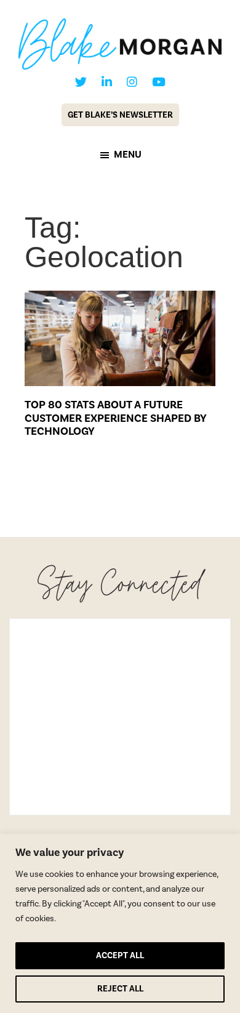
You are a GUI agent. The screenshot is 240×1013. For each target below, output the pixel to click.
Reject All (120, 988)
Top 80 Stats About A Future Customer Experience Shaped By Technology (116, 418)
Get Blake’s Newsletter (120, 115)
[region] (120, 923)
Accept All (120, 955)
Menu (128, 154)
